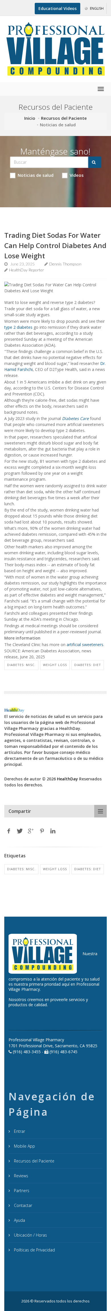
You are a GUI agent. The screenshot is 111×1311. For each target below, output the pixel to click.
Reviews (20, 1175)
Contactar (22, 1205)
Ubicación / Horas (30, 1235)
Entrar (19, 1131)
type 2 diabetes (18, 327)
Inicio (29, 118)
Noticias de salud (36, 175)
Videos (77, 175)
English (96, 8)
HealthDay (67, 779)
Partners (21, 1190)
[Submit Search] (94, 162)
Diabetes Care (75, 418)
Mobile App (24, 1146)
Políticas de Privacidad (34, 1250)
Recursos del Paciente (64, 118)
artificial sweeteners (85, 644)
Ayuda (19, 1220)
